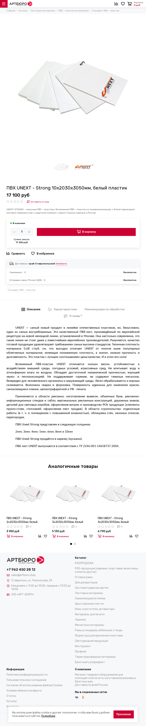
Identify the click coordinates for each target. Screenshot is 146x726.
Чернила (80, 619)
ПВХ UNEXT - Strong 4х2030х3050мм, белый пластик (113, 520)
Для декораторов (86, 582)
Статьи (11, 696)
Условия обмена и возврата (24, 690)
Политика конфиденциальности (27, 674)
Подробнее (48, 716)
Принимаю (123, 714)
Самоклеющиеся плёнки (90, 598)
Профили (80, 651)
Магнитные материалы (89, 625)
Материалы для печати (90, 614)
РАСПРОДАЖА (84, 563)
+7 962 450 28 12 (20, 569)
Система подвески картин (92, 587)
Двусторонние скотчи (89, 603)
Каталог (11, 701)
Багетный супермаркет (90, 662)
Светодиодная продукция (91, 641)
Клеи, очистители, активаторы (95, 609)
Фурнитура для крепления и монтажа (99, 635)
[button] (71, 544)
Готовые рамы (84, 577)
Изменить (61, 263)
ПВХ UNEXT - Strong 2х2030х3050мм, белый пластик (21, 520)
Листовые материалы (89, 593)
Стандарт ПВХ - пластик (21, 290)
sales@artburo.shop (23, 575)
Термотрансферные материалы (95, 656)
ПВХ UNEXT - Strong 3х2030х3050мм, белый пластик (67, 520)
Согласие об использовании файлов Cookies (34, 685)
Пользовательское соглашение (26, 680)
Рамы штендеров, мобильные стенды (99, 630)
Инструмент (83, 646)
